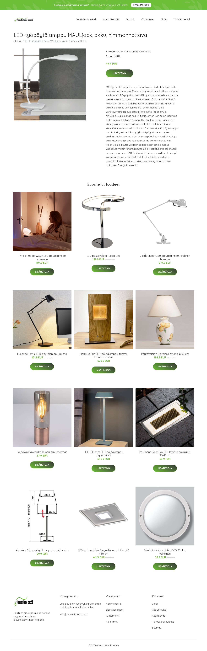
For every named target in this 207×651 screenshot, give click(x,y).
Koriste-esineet (86, 19)
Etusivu (18, 41)
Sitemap (156, 627)
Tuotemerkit (182, 19)
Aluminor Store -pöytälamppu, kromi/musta (42, 550)
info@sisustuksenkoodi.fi (74, 614)
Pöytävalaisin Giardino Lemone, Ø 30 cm (165, 353)
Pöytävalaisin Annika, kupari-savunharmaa (42, 452)
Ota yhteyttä (159, 609)
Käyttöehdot (159, 615)
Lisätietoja (119, 73)
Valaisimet (147, 19)
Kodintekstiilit (111, 19)
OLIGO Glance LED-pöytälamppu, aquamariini (103, 453)
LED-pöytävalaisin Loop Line (103, 255)
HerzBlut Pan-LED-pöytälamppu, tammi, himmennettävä (103, 355)
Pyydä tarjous (141, 5)
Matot (130, 19)
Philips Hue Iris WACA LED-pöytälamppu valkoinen (42, 257)
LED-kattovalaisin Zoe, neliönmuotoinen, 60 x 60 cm (103, 552)
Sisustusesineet (114, 609)
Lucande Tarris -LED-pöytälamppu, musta (42, 353)
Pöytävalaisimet (142, 51)
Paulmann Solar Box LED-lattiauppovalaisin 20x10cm (165, 453)
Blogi (164, 19)
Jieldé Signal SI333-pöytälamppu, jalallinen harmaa (165, 257)
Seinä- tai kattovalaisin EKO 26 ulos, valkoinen (165, 552)
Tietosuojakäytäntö (163, 621)
